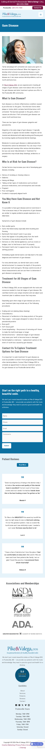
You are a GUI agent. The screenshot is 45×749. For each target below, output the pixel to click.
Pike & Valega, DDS (10, 85)
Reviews (22, 699)
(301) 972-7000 (17, 8)
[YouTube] (29, 705)
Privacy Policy (20, 745)
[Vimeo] (26, 705)
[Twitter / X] (22, 705)
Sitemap (23, 748)
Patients (22, 696)
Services (22, 693)
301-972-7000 (22, 4)
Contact (22, 701)
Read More (22, 465)
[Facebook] (16, 705)
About (22, 691)
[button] (37, 7)
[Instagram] (19, 705)
